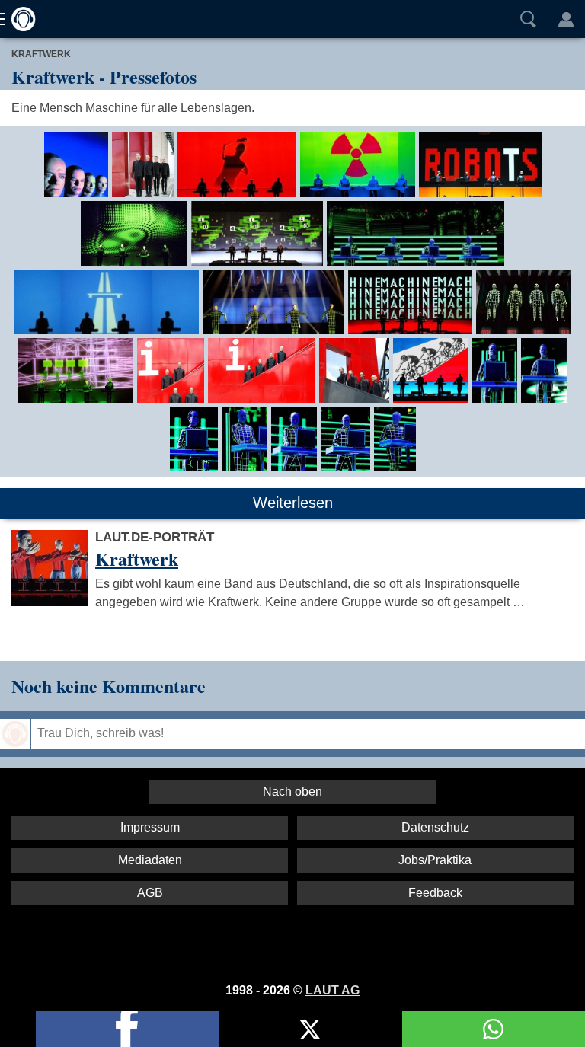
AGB (150, 892)
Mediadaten (150, 860)
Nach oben (292, 791)
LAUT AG (332, 990)
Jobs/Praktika (435, 860)
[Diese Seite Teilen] (127, 1029)
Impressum (150, 827)
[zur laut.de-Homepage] (19, 19)
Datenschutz (435, 827)
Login (566, 19)
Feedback (435, 892)
